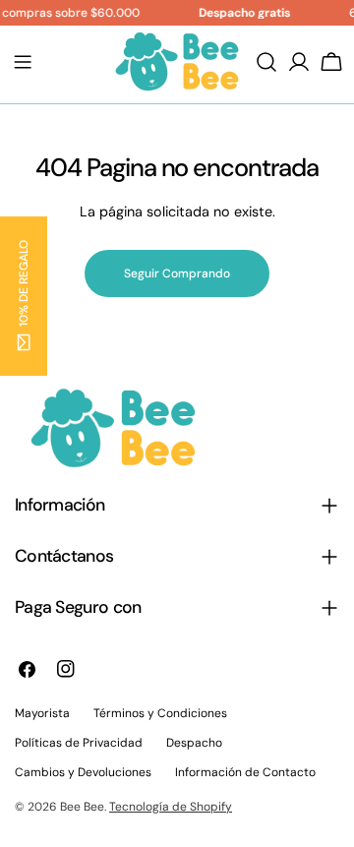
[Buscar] (266, 62)
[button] (23, 296)
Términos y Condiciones (160, 713)
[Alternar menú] (22, 62)
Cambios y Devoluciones (83, 772)
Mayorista (42, 713)
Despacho (194, 743)
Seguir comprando (177, 273)
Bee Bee (82, 807)
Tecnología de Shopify (170, 807)
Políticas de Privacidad (79, 743)
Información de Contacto (245, 772)
